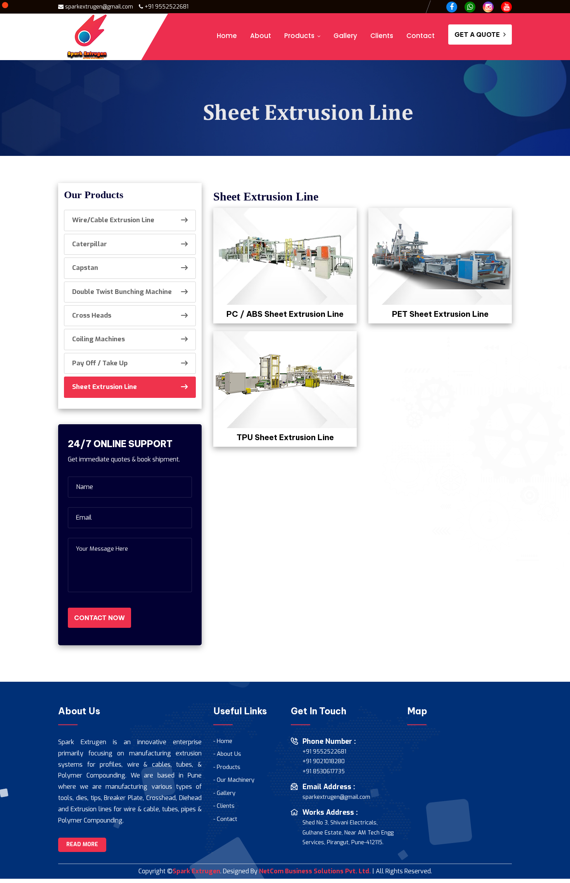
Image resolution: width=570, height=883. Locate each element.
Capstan (85, 267)
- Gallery (224, 793)
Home (227, 35)
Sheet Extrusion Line (104, 386)
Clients (381, 35)
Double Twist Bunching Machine (122, 291)
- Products (226, 767)
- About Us (227, 754)
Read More (82, 844)
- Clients (224, 806)
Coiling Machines (98, 339)
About (260, 35)
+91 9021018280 (323, 761)
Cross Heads (91, 315)
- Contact (225, 819)
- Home (222, 741)
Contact (420, 35)
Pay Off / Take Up (100, 363)
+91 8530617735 (323, 771)
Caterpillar (89, 244)
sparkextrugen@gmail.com (336, 797)
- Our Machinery (233, 780)
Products (299, 35)
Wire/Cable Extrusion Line (113, 220)
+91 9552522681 (166, 6)
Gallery (345, 35)
